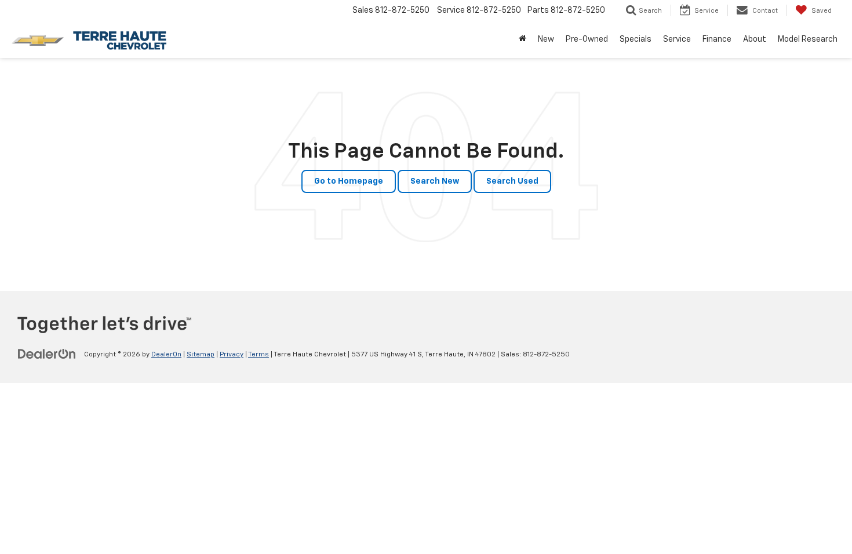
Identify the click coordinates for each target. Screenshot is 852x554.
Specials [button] (635, 39)
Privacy (231, 354)
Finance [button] (716, 39)
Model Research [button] (808, 39)
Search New (434, 181)
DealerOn (166, 354)
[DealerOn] (47, 354)
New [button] (546, 39)
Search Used (512, 181)
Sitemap (200, 354)
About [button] (754, 39)
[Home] (522, 39)
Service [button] (677, 39)
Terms (258, 354)
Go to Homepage (348, 181)
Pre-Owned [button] (587, 39)
